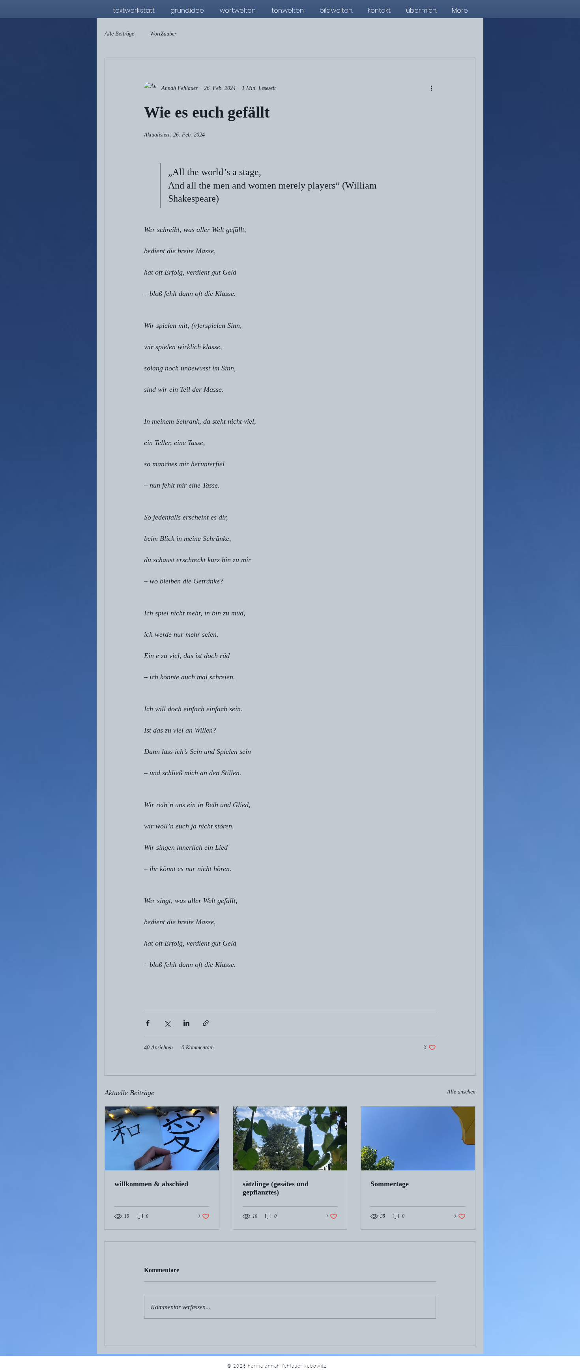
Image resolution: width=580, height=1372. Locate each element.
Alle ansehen (461, 1092)
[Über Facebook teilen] (148, 1023)
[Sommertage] (418, 1138)
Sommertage (389, 1184)
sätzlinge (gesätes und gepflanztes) (276, 1188)
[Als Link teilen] (206, 1023)
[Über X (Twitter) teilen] (167, 1023)
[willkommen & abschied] (162, 1138)
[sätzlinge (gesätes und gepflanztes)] (290, 1138)
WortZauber (163, 34)
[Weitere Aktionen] (431, 88)
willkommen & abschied (151, 1184)
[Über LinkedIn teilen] (186, 1023)
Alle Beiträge (119, 34)
